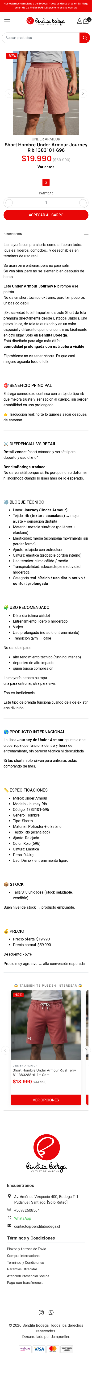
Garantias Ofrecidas (22, 1269)
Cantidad (46, 193)
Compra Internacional (23, 1256)
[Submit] (84, 38)
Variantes (46, 167)
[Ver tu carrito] (85, 21)
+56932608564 (27, 1210)
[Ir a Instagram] (41, 1312)
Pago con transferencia (25, 1283)
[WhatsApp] (50, 1312)
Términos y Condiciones (25, 1263)
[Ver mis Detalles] (79, 21)
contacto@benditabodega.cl (37, 1226)
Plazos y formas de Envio (26, 1249)
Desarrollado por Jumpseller (45, 1336)
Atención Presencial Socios (28, 1276)
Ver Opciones (46, 1100)
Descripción (13, 234)
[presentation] (9, 93)
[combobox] (46, 38)
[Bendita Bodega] (46, 21)
